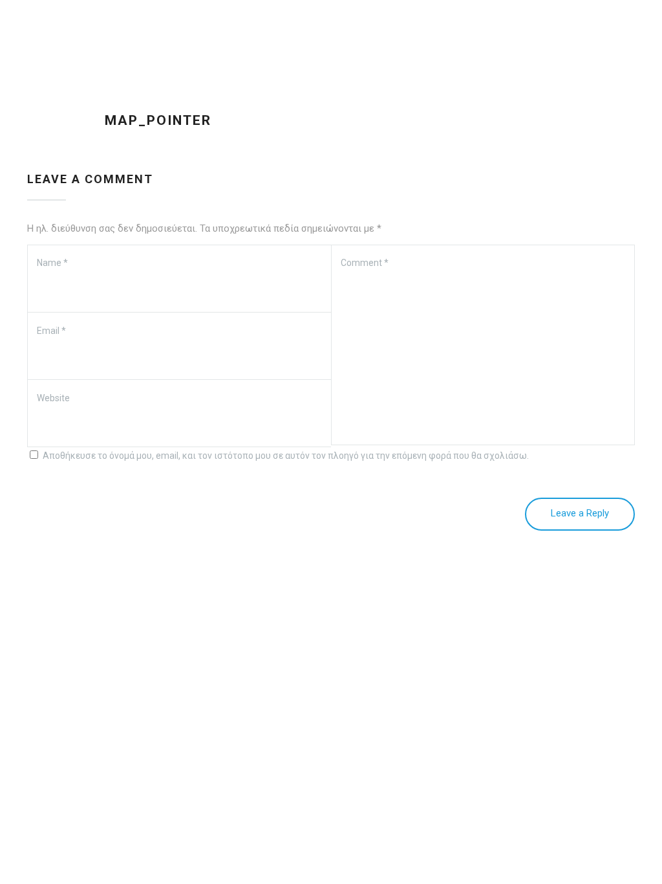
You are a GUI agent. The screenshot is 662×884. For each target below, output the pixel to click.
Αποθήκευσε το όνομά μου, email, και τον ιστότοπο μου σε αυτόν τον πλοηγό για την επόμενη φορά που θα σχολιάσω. (286, 455)
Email (51, 331)
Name (52, 263)
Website (53, 398)
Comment (365, 263)
